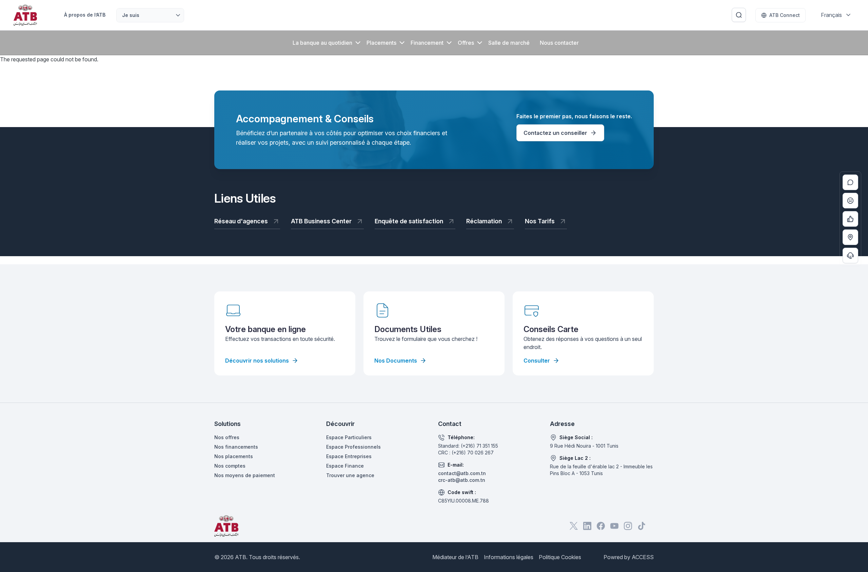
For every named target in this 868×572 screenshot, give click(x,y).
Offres (466, 42)
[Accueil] (25, 15)
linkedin (587, 526)
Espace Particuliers (349, 437)
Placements (381, 42)
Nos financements (236, 447)
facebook (601, 526)
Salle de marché (509, 42)
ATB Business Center (321, 221)
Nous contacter (559, 42)
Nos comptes (229, 466)
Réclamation (484, 221)
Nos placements (233, 456)
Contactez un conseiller (555, 132)
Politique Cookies (560, 557)
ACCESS (643, 557)
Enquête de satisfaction (409, 221)
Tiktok (641, 526)
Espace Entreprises (349, 456)
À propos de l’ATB (84, 15)
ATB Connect (784, 15)
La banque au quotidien (322, 42)
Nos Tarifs (540, 221)
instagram (628, 526)
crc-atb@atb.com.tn (461, 480)
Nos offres (226, 437)
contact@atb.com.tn (462, 473)
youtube (614, 526)
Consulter (537, 360)
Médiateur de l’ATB (455, 557)
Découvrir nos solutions (257, 360)
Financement (427, 42)
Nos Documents (395, 360)
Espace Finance (345, 466)
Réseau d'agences (241, 221)
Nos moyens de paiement (244, 475)
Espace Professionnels (353, 447)
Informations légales (508, 557)
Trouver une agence (350, 475)
